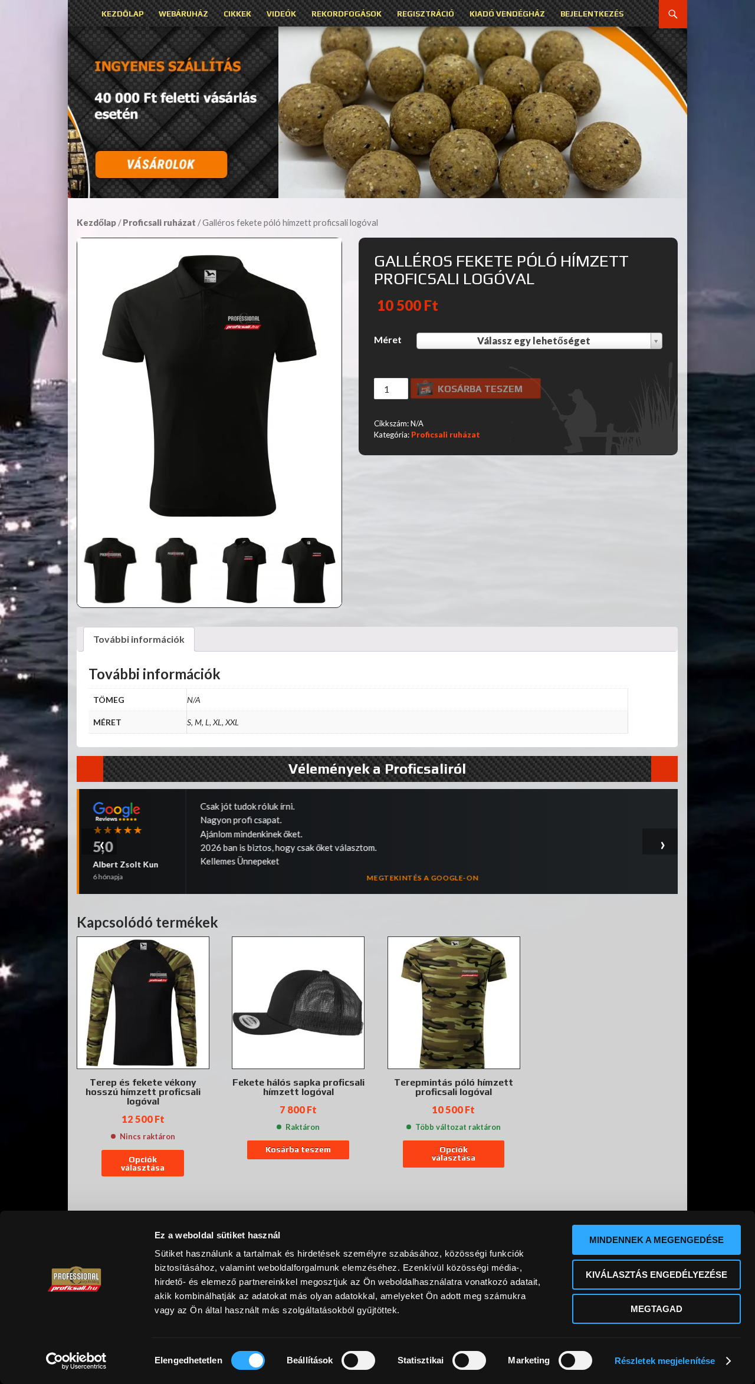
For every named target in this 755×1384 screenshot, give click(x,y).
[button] (377, 112)
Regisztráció (425, 13)
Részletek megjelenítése (665, 1361)
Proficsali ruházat (159, 222)
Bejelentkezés (591, 13)
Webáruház (183, 13)
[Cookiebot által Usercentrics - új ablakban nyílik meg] (76, 1361)
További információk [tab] (139, 639)
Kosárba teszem (480, 389)
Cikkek (237, 13)
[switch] (358, 1360)
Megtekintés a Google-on (422, 877)
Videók (281, 13)
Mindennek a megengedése (656, 1240)
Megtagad (656, 1309)
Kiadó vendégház (507, 13)
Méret (388, 339)
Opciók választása (143, 1163)
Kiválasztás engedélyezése (656, 1275)
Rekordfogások (346, 13)
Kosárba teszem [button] (298, 1149)
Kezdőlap (122, 13)
